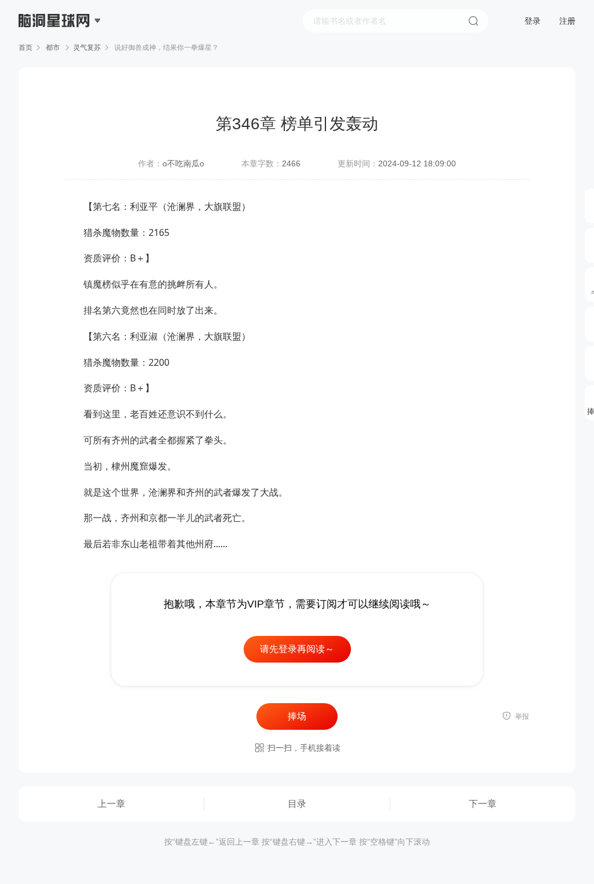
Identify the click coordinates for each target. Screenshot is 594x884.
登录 (532, 21)
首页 (25, 47)
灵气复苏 (87, 47)
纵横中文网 (55, 53)
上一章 (111, 804)
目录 (297, 804)
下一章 (483, 804)
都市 (52, 47)
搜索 (473, 21)
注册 (567, 21)
